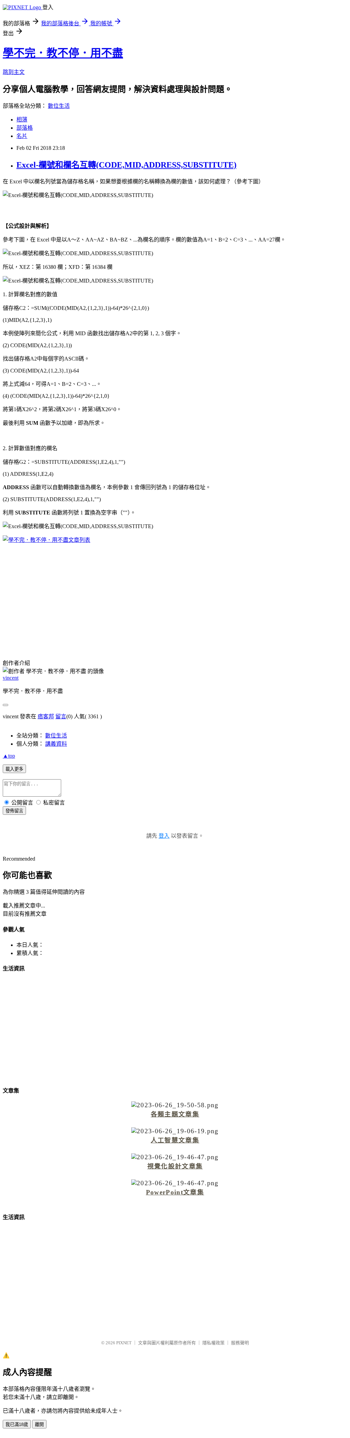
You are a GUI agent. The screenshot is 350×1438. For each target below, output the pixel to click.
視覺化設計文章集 (175, 1166)
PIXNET (124, 1342)
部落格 (24, 128)
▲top (9, 756)
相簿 (21, 119)
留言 (60, 716)
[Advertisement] (175, 597)
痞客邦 (46, 716)
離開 (39, 1424)
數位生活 (59, 106)
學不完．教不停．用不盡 (63, 53)
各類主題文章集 (175, 1114)
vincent (10, 678)
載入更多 (14, 769)
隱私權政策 (213, 1342)
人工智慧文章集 (175, 1140)
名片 (21, 136)
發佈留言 (14, 810)
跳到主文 (14, 72)
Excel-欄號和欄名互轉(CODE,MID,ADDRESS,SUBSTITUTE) (126, 164)
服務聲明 (240, 1342)
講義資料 (56, 744)
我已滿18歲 (16, 1424)
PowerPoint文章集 (175, 1192)
